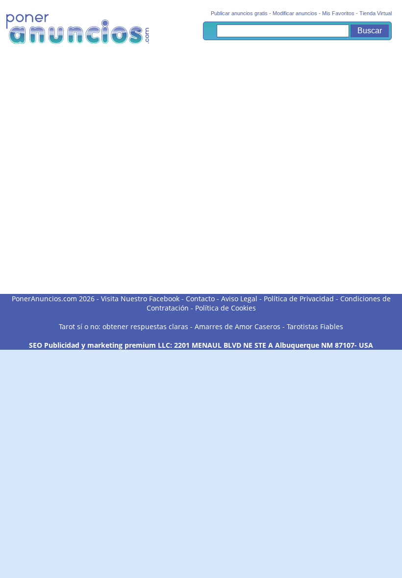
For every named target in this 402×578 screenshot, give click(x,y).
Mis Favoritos (338, 13)
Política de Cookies (225, 308)
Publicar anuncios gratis (239, 13)
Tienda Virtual (375, 13)
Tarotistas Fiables (315, 326)
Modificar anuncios (295, 13)
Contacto (200, 298)
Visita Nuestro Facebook (140, 298)
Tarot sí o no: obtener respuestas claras (123, 326)
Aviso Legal (239, 298)
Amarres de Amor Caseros (237, 326)
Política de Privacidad (299, 298)
